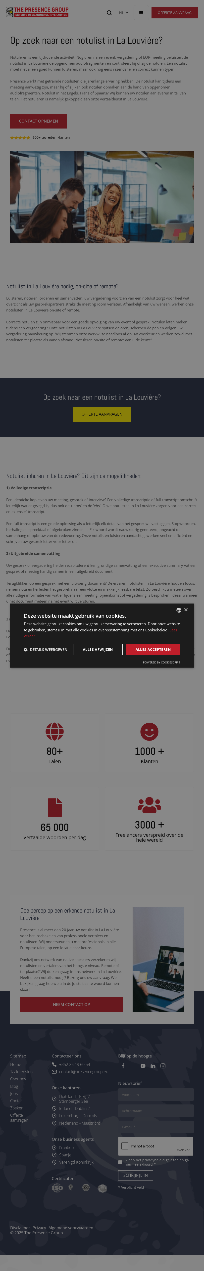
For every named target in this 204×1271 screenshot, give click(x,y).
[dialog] (102, 635)
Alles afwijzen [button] (98, 649)
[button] (45, 649)
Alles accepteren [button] (153, 649)
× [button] (186, 610)
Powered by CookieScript (161, 662)
